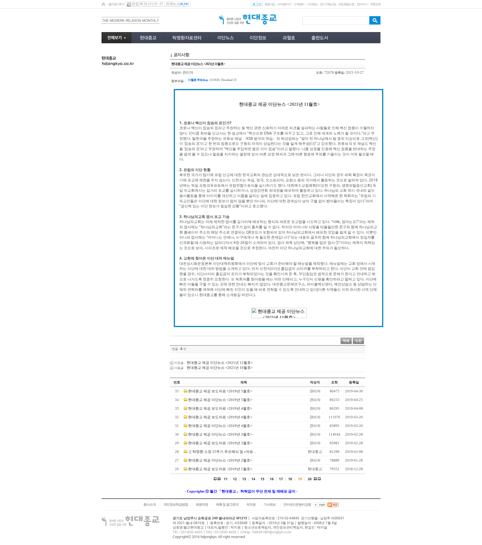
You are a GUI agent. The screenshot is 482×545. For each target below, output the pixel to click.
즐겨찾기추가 (116, 4)
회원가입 (269, 4)
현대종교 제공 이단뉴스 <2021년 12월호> (220, 363)
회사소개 (149, 504)
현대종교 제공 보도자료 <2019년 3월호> (220, 443)
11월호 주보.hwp (198, 79)
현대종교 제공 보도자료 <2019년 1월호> (220, 469)
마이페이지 (284, 4)
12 (235, 479)
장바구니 (362, 4)
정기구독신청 (328, 4)
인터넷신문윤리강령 (297, 504)
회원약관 (202, 504)
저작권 (251, 504)
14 (253, 479)
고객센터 (298, 4)
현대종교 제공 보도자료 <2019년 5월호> (220, 391)
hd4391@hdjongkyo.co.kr (271, 532)
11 (226, 479)
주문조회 (375, 4)
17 (281, 479)
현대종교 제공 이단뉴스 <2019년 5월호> (220, 400)
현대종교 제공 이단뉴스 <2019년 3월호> (220, 434)
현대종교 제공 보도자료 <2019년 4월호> (220, 408)
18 (290, 479)
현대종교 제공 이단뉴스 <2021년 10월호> (220, 368)
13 (244, 479)
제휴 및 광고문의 (227, 504)
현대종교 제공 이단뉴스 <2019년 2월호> (220, 460)
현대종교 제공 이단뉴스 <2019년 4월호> (220, 426)
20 (310, 479)
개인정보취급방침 (175, 504)
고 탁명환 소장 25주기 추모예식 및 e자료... (222, 452)
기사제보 (312, 4)
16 (272, 479)
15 (262, 479)
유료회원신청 (346, 4)
